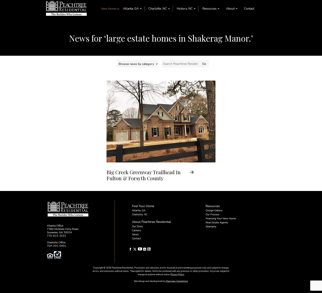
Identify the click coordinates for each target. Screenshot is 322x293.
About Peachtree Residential (151, 222)
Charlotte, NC (157, 9)
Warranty (211, 226)
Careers (136, 230)
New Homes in (110, 9)
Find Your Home (143, 206)
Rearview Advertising (177, 281)
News (135, 234)
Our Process (212, 214)
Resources (209, 9)
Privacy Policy (177, 274)
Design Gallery (214, 210)
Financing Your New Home (221, 218)
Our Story (137, 226)
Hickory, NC (185, 9)
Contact (249, 9)
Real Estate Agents (217, 222)
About (230, 9)
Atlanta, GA (131, 9)
